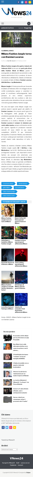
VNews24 (16, 458)
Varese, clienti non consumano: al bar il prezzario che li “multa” (20, 399)
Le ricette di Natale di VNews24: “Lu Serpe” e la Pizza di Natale (21, 382)
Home (3, 317)
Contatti (20, 465)
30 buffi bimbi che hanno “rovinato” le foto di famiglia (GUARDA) (20, 356)
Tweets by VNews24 (8, 440)
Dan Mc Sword (11, 61)
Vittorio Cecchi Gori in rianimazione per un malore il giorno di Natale (21, 373)
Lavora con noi (25, 463)
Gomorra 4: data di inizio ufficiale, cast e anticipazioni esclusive (20, 391)
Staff (17, 463)
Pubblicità (13, 465)
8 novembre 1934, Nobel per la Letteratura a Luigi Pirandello (21, 338)
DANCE (11, 51)
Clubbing (4, 51)
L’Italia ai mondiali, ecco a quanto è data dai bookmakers (21, 365)
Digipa (28, 472)
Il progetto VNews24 (8, 463)
